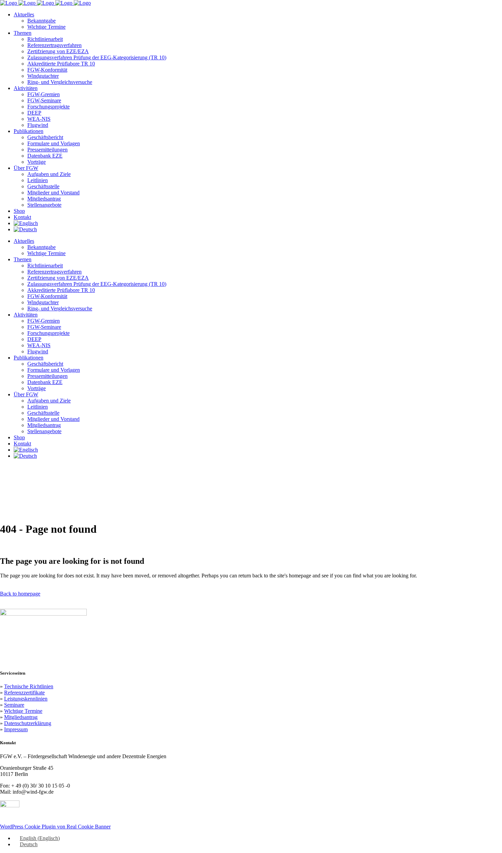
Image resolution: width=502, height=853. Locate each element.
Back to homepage (20, 594)
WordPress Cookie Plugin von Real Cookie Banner (55, 826)
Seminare (14, 705)
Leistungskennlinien (25, 699)
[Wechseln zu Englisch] (26, 223)
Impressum (16, 729)
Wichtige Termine (23, 711)
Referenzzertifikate (24, 692)
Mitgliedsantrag (21, 717)
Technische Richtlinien (28, 686)
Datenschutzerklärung (27, 723)
